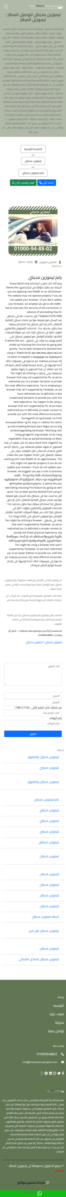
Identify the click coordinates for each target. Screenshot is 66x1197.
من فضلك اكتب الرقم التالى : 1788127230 (38, 707)
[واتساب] (39, 1193)
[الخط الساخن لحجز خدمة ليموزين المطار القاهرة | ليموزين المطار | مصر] (46, 6)
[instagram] (54, 1073)
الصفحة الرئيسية (33, 148)
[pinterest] (45, 1073)
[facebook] (62, 1073)
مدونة (59, 1022)
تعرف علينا (57, 1014)
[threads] (41, 1073)
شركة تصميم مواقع (31, 1182)
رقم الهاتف (55, 718)
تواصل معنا (56, 1031)
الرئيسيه (58, 1005)
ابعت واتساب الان (24, 182)
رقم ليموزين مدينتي (33, 172)
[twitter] (58, 1073)
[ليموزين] (55, 1091)
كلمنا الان (48, 182)
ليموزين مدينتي (33, 160)
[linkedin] (50, 1073)
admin (59, 1170)
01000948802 (47, 1054)
